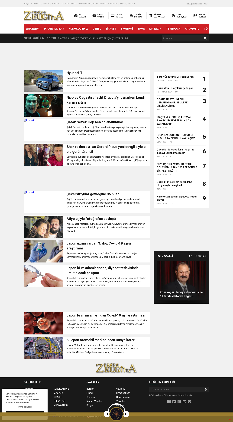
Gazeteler (71, 4)
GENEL (97, 28)
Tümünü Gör (200, 256)
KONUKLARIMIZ (78, 28)
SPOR (141, 28)
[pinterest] (189, 402)
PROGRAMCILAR (54, 28)
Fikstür (46, 4)
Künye (123, 4)
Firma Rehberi (58, 4)
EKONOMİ (127, 28)
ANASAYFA (32, 28)
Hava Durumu (84, 4)
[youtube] (184, 402)
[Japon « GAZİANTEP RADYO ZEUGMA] (44, 15)
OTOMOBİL (192, 28)
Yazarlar (113, 4)
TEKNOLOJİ (173, 28)
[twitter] (174, 402)
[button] (206, 29)
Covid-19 (37, 4)
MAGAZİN (155, 28)
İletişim (131, 4)
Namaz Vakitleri (100, 4)
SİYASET (111, 28)
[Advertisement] (87, 57)
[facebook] (169, 402)
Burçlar (27, 4)
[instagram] (179, 402)
